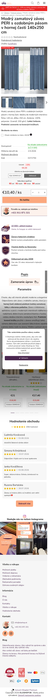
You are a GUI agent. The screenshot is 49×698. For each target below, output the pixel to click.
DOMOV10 (14, 180)
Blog (4, 604)
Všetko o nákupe (9, 615)
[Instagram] (11, 641)
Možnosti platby (9, 578)
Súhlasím (24, 358)
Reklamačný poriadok (11, 590)
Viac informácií (23, 353)
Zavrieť (18, 224)
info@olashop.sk (21, 630)
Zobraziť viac (24, 512)
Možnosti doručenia (9, 159)
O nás (4, 607)
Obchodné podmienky (11, 587)
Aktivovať (31, 180)
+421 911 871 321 (20, 217)
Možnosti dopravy (9, 581)
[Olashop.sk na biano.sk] (24, 680)
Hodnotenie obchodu (24, 430)
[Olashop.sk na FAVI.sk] (13, 680)
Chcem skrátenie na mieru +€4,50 (18, 136)
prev (2, 374)
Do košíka (23, 204)
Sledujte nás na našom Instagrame (24, 528)
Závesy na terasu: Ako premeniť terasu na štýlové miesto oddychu (23, 662)
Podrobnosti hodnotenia (11, 40)
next (45, 374)
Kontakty (6, 611)
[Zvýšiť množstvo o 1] (43, 197)
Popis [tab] (23, 280)
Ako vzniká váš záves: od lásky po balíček (19, 658)
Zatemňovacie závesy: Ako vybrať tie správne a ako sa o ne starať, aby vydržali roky (22, 654)
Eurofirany (12, 43)
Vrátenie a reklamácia (11, 584)
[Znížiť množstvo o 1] (31, 197)
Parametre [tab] (23, 295)
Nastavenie (23, 365)
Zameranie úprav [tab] (21, 287)
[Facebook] (5, 641)
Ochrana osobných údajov (13, 593)
